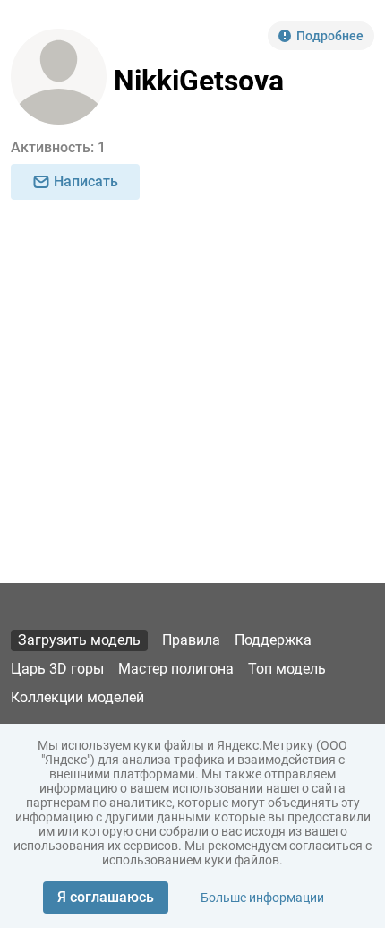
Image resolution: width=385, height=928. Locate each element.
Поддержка (273, 640)
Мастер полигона (176, 668)
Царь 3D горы (57, 668)
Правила (191, 640)
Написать (86, 181)
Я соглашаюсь (105, 897)
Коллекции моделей (77, 697)
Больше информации (262, 897)
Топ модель (287, 668)
